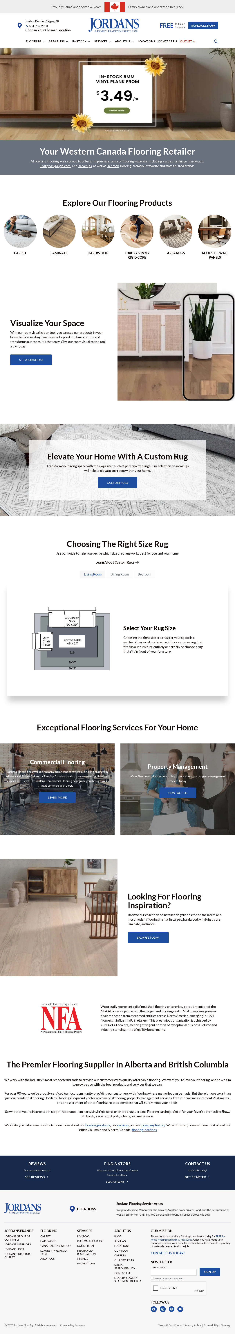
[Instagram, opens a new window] (163, 1309)
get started (195, 1177)
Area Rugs (57, 41)
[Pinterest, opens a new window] (171, 1309)
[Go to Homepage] (22, 1208)
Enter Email (159, 1267)
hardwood (196, 161)
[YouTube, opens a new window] (180, 1309)
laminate (180, 161)
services (123, 1125)
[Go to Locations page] (82, 1209)
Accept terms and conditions (169, 1278)
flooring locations (144, 1130)
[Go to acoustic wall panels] (214, 237)
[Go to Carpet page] (20, 237)
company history (153, 1125)
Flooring (33, 41)
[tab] (92, 574)
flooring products (97, 1125)
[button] (48, 30)
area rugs (85, 166)
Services (100, 41)
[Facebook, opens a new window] (154, 1309)
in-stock (113, 166)
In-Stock (79, 41)
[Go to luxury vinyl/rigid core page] (136, 237)
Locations (146, 41)
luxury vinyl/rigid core (55, 166)
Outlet (186, 41)
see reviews (35, 1177)
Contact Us (167, 41)
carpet (168, 161)
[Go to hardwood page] (98, 237)
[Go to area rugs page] (175, 237)
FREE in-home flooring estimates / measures (188, 1238)
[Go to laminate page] (59, 237)
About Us (122, 41)
